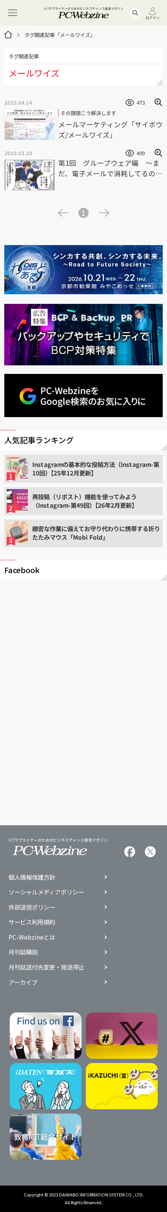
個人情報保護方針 (32, 877)
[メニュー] (13, 13)
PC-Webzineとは (32, 937)
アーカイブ (23, 982)
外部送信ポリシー (32, 907)
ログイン (153, 17)
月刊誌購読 (23, 952)
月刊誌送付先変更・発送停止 (46, 967)
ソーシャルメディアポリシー (46, 892)
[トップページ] (8, 35)
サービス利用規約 (32, 922)
